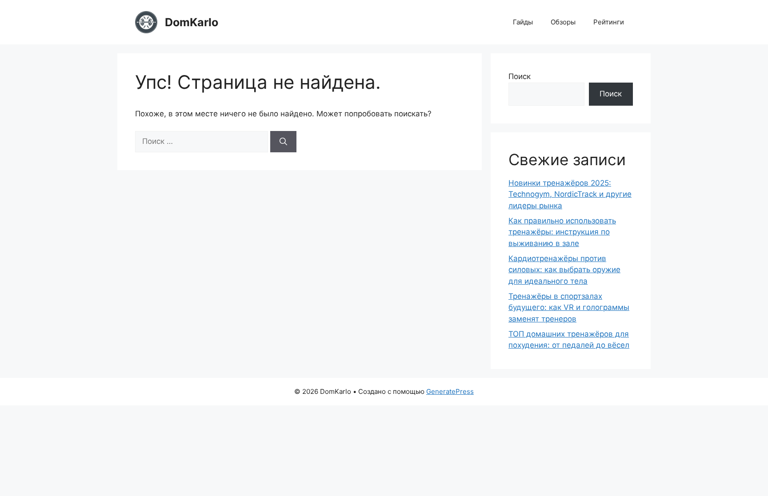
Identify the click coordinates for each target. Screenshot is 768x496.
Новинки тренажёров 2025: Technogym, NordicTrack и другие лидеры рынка (570, 194)
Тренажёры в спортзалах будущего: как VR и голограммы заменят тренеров (568, 307)
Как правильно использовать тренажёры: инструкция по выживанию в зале (562, 232)
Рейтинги (608, 22)
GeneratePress (450, 391)
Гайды (523, 22)
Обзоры (563, 22)
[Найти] (283, 141)
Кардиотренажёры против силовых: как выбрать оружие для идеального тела (564, 270)
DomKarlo (191, 22)
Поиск (519, 76)
